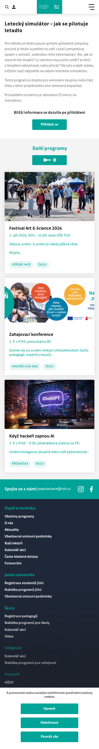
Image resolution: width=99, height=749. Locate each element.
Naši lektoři (14, 543)
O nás (9, 523)
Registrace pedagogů (21, 616)
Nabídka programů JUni (23, 590)
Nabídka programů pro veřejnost (30, 663)
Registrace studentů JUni (24, 583)
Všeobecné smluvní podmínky (28, 536)
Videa (9, 636)
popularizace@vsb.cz (54, 489)
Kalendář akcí (15, 550)
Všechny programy (19, 516)
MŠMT (9, 683)
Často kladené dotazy (21, 557)
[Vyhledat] (7, 7)
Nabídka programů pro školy (27, 623)
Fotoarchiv (13, 563)
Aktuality (12, 530)
